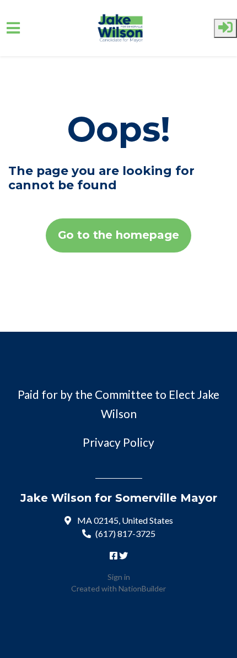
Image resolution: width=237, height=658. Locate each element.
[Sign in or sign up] (225, 28)
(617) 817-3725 (125, 533)
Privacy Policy (118, 442)
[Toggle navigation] (13, 28)
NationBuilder (142, 588)
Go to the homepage (118, 235)
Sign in (118, 577)
